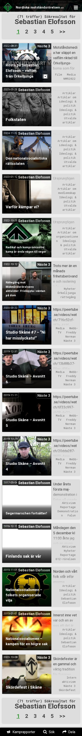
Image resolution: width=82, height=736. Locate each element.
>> (62, 31)
